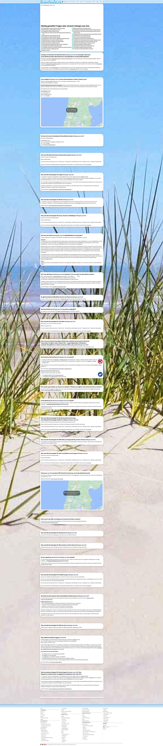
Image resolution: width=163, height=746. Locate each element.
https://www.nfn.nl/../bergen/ (57, 478)
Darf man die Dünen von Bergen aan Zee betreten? (53, 41)
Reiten (52, 389)
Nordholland (84, 724)
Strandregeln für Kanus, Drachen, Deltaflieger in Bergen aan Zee (55, 38)
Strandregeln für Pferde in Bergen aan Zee (51, 37)
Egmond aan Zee (59, 375)
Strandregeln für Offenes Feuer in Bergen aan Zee (83, 45)
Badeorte (42, 711)
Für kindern (42, 714)
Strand (77, 1)
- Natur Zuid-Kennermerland (88, 734)
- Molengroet (43, 739)
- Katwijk (105, 715)
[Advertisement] (113, 33)
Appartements (43, 722)
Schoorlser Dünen (44, 717)
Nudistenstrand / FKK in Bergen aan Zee (81, 35)
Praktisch (94, 1)
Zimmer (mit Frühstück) (66, 711)
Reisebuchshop (85, 720)
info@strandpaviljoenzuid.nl (49, 144)
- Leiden (104, 710)
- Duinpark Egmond (44, 733)
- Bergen (84, 727)
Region (97, 1)
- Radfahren (63, 735)
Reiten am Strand (46, 50)
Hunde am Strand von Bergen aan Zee (50, 48)
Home (41, 708)
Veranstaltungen (88, 1)
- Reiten (63, 738)
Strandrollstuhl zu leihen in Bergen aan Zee (51, 29)
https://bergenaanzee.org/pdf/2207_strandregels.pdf (60, 189)
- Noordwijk (105, 714)
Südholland (105, 708)
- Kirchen (63, 722)
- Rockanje (105, 721)
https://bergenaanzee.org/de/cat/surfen (49, 522)
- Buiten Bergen (43, 730)
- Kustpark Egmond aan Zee (46, 737)
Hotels (62, 710)
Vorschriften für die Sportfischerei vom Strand (83, 48)
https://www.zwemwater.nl (47, 599)
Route (83, 714)
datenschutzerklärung (58, 744)
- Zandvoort (84, 739)
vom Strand (56, 182)
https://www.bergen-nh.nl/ (46, 258)
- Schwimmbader (65, 734)
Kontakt (104, 728)
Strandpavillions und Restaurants (53, 63)
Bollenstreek (105, 711)
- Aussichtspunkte (65, 723)
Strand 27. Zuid (47, 375)
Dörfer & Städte (64, 729)
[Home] (62, 2)
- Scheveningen (106, 717)
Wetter (101, 1)
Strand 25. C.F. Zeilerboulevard (50, 376)
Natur (62, 731)
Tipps (41, 713)
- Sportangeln (85, 708)
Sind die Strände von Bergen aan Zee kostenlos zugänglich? (55, 44)
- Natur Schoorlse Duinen (87, 725)
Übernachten (73, 1)
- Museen (63, 719)
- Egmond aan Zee (86, 730)
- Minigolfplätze (64, 728)
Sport (62, 732)
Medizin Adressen (86, 717)
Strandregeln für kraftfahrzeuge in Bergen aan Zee (84, 42)
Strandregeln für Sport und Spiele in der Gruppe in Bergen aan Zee (87, 34)
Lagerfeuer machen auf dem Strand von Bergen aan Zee (85, 41)
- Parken (84, 716)
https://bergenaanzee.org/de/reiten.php (53, 390)
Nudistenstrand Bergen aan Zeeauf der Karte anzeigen (72, 493)
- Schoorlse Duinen (44, 740)
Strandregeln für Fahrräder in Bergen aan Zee (51, 45)
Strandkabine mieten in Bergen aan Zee (50, 31)
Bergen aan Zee (67, 1)
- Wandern (63, 737)
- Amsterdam (85, 736)
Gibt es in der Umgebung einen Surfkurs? (82, 37)
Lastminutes (64, 712)
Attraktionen (64, 725)
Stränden (56, 359)
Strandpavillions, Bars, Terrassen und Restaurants (61, 58)
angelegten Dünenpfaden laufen (59, 286)
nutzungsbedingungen (50, 744)
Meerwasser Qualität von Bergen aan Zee (82, 44)
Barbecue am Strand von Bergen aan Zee (82, 28)
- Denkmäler (64, 720)
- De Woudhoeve (44, 731)
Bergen (41, 716)
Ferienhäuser (43, 728)
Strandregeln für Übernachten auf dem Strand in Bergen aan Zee (87, 39)
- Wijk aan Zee (85, 733)
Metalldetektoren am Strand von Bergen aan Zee (52, 39)
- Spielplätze (64, 726)
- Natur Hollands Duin (107, 712)
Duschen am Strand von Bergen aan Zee (50, 42)
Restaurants (99, 63)
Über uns (105, 725)
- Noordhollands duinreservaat (88, 731)
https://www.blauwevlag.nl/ (56, 662)
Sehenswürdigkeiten (65, 717)
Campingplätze (43, 727)
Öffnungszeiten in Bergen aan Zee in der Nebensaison (53, 28)
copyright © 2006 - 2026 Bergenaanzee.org (69, 744)
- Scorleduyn (64, 708)
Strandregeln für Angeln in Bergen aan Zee (51, 35)
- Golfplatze (63, 740)
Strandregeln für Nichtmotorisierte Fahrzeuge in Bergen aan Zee (87, 29)
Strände (75, 639)
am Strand (62, 637)
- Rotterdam (105, 720)
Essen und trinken (86, 710)
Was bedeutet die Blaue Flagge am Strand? (82, 47)
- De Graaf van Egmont (45, 724)
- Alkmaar (84, 728)
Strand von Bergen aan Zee (61, 400)
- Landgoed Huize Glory (45, 725)
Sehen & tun (82, 1)
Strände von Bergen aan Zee (63, 311)
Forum (83, 719)
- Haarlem (84, 737)
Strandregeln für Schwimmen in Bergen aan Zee (83, 38)
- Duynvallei (42, 734)
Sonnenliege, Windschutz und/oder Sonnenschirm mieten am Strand (56, 47)
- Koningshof (43, 736)
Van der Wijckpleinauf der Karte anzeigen (72, 110)
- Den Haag (105, 718)
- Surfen (63, 741)
